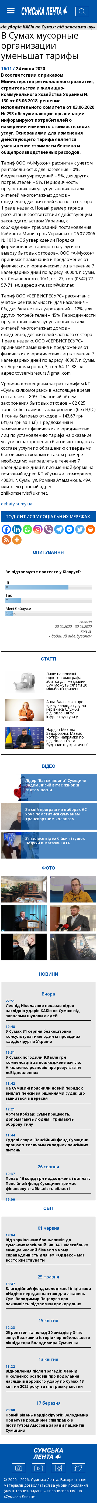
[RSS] (6, 539)
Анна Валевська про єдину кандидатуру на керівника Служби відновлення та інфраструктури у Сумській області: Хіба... (67, 711)
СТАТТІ (48, 659)
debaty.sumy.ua (16, 504)
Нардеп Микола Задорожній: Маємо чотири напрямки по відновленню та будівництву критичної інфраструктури (67, 739)
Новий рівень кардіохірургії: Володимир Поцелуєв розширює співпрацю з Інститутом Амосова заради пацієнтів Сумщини (47, 1422)
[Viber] (48, 529)
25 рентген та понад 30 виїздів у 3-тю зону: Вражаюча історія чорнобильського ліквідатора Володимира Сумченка (48, 1337)
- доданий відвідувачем (70, 636)
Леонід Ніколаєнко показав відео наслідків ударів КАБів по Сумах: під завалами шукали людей (43, 1010)
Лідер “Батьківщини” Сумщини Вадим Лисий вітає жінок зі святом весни (55, 785)
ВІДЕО (48, 766)
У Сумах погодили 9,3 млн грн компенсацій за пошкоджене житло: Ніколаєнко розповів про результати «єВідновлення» (43, 1065)
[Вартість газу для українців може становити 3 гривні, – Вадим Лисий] (73, 918)
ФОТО (48, 868)
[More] (17, 539)
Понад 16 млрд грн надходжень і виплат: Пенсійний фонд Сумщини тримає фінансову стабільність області (48, 1183)
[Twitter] (80, 529)
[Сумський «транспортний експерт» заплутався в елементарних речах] (73, 889)
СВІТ (48, 1208)
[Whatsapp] (27, 529)
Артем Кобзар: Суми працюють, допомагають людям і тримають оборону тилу (40, 1119)
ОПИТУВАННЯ (48, 552)
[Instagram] (38, 529)
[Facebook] (6, 529)
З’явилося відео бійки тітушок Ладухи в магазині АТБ (55, 841)
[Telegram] (59, 529)
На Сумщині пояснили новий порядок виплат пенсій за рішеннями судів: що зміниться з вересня (45, 1093)
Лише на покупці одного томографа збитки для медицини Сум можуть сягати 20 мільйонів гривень (66, 681)
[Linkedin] (17, 529)
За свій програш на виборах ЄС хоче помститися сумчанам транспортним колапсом (56, 814)
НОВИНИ (48, 974)
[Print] (90, 529)
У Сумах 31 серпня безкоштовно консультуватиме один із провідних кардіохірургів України (43, 1036)
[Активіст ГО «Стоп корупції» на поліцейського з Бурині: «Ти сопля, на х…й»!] (24, 947)
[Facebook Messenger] (69, 529)
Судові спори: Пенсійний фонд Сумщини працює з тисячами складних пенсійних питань (47, 1145)
